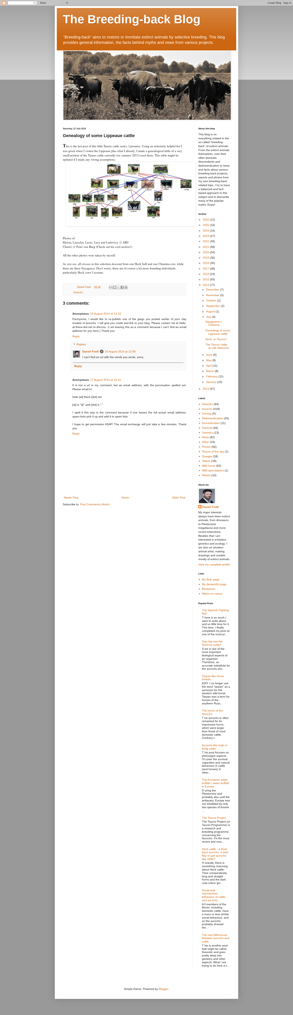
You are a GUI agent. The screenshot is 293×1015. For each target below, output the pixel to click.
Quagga (207, 456)
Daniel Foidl (90, 351)
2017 (206, 268)
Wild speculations (213, 470)
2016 (206, 274)
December (213, 289)
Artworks (207, 404)
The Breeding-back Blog (132, 19)
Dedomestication (212, 418)
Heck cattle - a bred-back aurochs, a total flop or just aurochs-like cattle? (215, 854)
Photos (206, 446)
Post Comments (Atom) (95, 504)
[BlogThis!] (115, 287)
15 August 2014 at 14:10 (105, 313)
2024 (206, 230)
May (209, 360)
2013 (206, 388)
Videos (206, 460)
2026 (206, 219)
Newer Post (71, 497)
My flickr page (210, 579)
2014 (206, 285)
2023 (206, 236)
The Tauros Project (214, 817)
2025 (206, 225)
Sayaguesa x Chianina (213, 323)
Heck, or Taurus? (216, 339)
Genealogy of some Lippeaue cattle (217, 332)
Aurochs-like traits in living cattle (214, 747)
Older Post (178, 497)
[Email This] (111, 287)
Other (205, 442)
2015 (206, 279)
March (210, 371)
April (209, 365)
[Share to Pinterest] (126, 287)
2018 (206, 263)
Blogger (163, 988)
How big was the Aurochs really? (212, 643)
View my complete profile (214, 564)
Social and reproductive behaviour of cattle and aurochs (213, 895)
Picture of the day (213, 451)
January (211, 382)
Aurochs (78, 292)
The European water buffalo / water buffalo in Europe (215, 783)
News (205, 437)
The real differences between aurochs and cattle (215, 938)
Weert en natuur (212, 593)
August (211, 311)
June (209, 354)
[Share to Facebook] (122, 287)
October (211, 300)
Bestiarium (208, 588)
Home (125, 497)
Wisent (206, 475)
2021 (206, 246)
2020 (206, 252)
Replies (81, 344)
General (207, 427)
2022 (206, 241)
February (212, 376)
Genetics (207, 432)
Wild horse (208, 465)
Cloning (206, 413)
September (213, 305)
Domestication (211, 423)
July (209, 316)
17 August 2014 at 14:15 (105, 379)
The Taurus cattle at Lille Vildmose (217, 346)
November (213, 295)
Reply (76, 336)
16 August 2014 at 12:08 (120, 351)
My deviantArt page (214, 584)
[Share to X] (118, 287)
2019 (206, 257)
